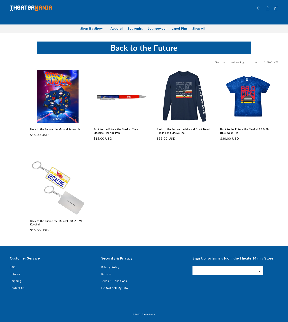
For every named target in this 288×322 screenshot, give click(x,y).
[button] (259, 8)
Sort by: (220, 62)
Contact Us (17, 288)
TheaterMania (148, 314)
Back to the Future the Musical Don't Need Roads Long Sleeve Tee (183, 131)
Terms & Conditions (114, 281)
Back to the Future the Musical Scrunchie (55, 129)
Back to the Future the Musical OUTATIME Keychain (56, 222)
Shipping (15, 281)
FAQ (12, 267)
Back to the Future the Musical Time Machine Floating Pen (115, 131)
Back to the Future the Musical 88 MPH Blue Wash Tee (244, 131)
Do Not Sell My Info (114, 288)
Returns (15, 274)
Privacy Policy (110, 267)
